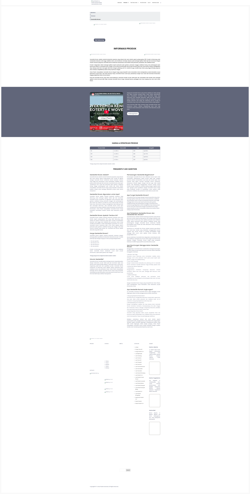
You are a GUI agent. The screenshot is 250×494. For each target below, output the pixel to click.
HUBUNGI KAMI (155, 2)
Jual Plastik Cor (124, 434)
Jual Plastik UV (123, 450)
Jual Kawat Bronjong (125, 431)
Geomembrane (93, 352)
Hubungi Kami (133, 114)
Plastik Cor (92, 347)
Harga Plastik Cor (124, 410)
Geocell (92, 354)
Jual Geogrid (123, 421)
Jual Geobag (123, 414)
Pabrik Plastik (123, 460)
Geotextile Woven (94, 362)
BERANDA (120, 2)
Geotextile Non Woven (95, 364)
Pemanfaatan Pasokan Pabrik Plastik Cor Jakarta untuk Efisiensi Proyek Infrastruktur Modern (125, 374)
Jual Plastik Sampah (125, 444)
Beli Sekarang (99, 40)
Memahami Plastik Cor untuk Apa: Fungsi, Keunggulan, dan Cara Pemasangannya (125, 383)
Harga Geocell (123, 408)
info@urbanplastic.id (110, 357)
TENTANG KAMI (133, 2)
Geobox (92, 359)
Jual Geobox (123, 416)
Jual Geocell (123, 418)
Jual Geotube (123, 429)
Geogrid (92, 357)
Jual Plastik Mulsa (124, 442)
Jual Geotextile (124, 427)
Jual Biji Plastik (123, 412)
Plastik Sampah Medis (95, 349)
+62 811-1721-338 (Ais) (110, 355)
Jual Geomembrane (125, 425)
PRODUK (125, 2)
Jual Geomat (123, 423)
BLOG (149, 2)
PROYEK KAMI (143, 2)
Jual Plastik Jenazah (125, 440)
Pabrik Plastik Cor (124, 462)
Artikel (121, 406)
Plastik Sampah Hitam (95, 366)
